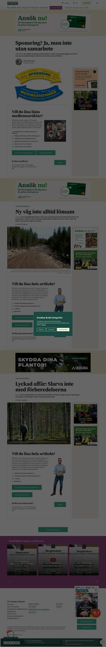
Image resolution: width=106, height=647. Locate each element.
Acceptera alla (63, 329)
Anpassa (41, 329)
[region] (53, 323)
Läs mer (44, 324)
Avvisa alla (51, 329)
